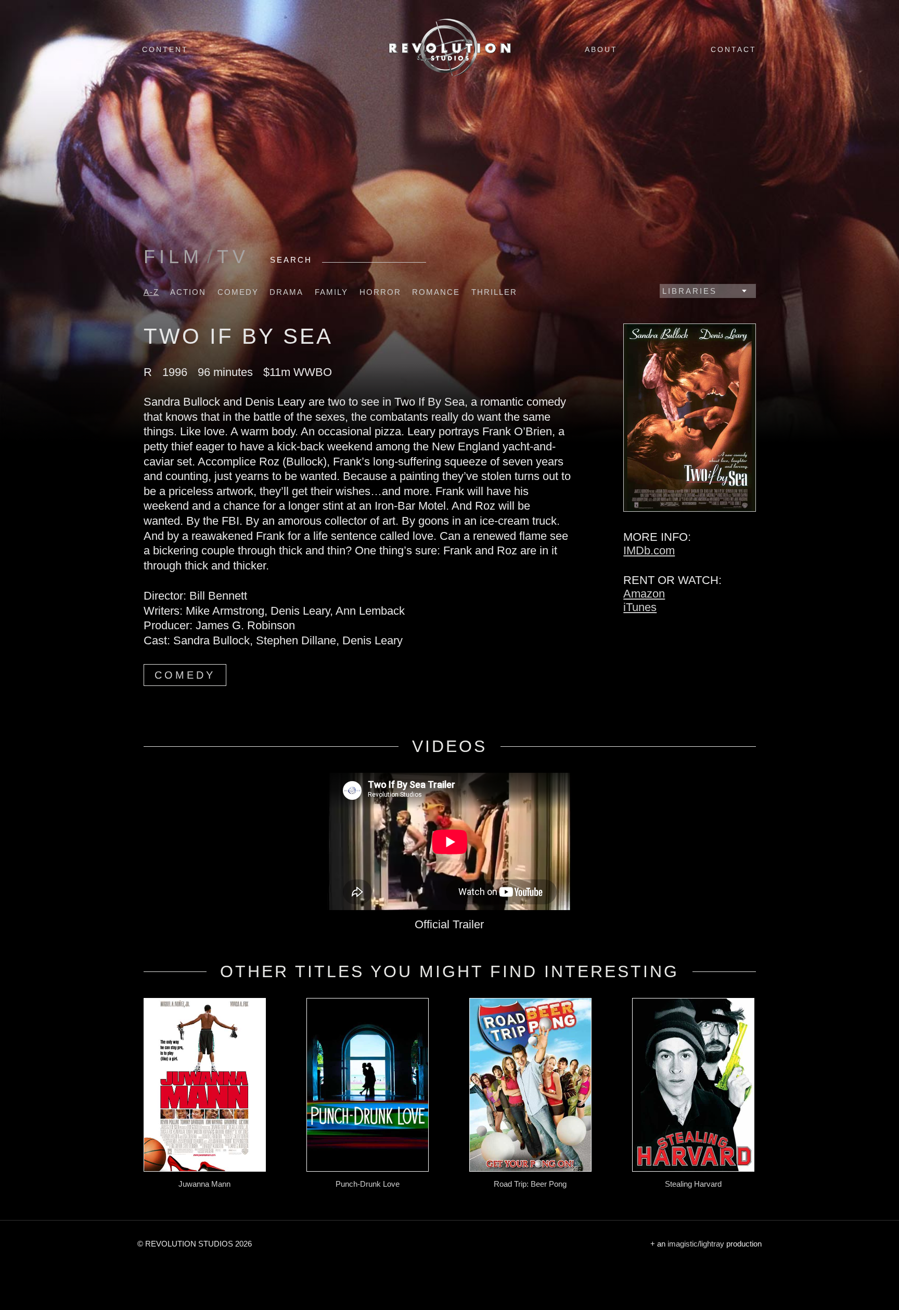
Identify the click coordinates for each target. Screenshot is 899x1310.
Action (188, 292)
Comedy (238, 292)
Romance (436, 292)
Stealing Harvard (693, 1183)
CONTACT (733, 49)
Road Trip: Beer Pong (530, 1183)
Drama (286, 292)
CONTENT (165, 49)
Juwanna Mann (204, 1183)
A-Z (151, 292)
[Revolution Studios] (449, 76)
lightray (712, 1243)
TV (233, 256)
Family (331, 292)
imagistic (682, 1243)
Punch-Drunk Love (368, 1183)
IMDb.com (649, 550)
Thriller (494, 292)
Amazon (644, 593)
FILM (173, 256)
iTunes (640, 607)
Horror (380, 292)
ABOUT (601, 49)
